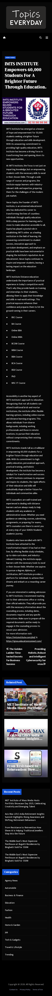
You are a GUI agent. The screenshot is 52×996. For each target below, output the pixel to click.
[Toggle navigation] (47, 38)
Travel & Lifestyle (13, 947)
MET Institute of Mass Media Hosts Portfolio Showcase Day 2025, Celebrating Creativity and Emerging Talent (25, 804)
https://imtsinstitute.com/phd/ (20, 637)
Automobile (10, 888)
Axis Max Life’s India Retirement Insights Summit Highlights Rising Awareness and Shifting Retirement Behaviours (24, 817)
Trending (9, 955)
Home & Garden (12, 925)
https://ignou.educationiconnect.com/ (24, 641)
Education (10, 903)
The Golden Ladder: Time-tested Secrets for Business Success (14, 656)
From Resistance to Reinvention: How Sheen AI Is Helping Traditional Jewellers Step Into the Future (24, 831)
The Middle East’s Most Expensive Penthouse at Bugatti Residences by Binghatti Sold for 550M (22, 844)
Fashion (8, 910)
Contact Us (13, 989)
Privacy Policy (25, 989)
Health (8, 918)
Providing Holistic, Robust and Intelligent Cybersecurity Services (36, 656)
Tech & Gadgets (12, 940)
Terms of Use (38, 989)
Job (6, 932)
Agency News (10, 57)
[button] (40, 38)
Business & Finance (14, 895)
